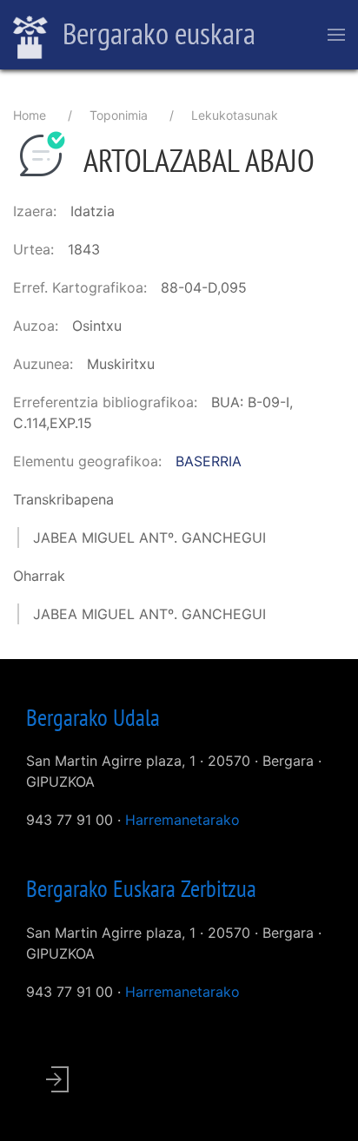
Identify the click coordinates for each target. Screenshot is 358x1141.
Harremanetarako (182, 819)
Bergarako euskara (155, 33)
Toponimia (119, 115)
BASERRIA (209, 461)
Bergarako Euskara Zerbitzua (141, 888)
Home (29, 115)
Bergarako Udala (93, 717)
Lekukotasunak (234, 115)
